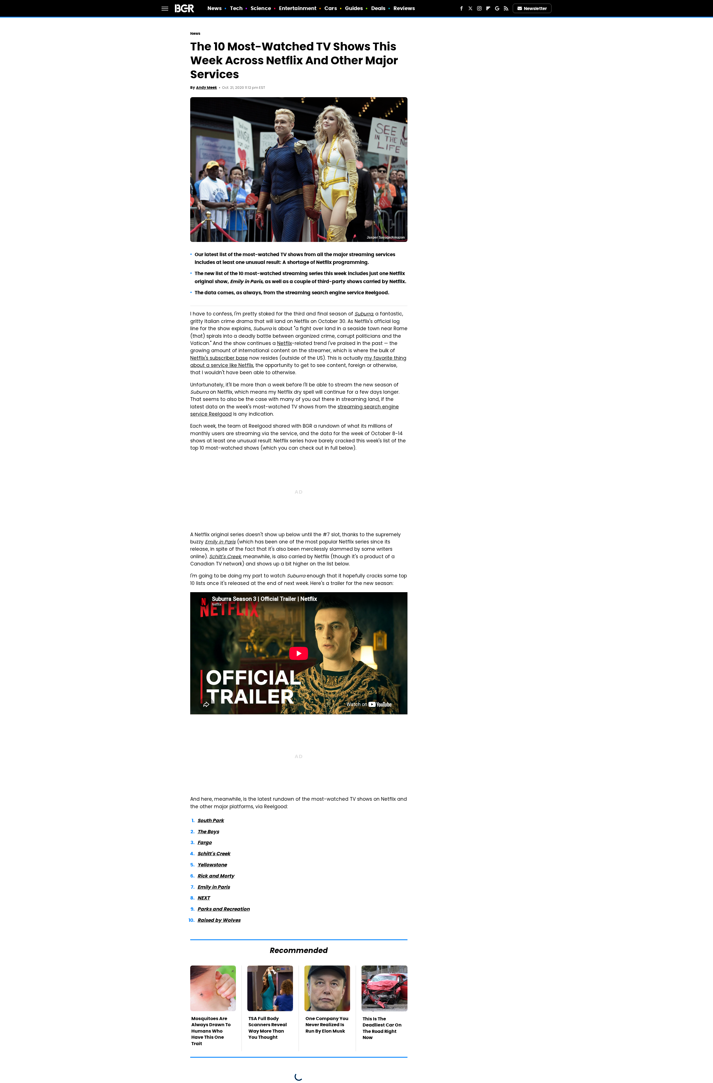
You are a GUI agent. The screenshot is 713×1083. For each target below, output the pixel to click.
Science (261, 8)
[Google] (497, 8)
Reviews (404, 8)
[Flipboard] (488, 8)
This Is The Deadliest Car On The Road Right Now (382, 1028)
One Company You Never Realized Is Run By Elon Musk (327, 1025)
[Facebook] (461, 8)
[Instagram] (479, 8)
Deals (378, 8)
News (214, 8)
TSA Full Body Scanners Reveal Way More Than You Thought (267, 1028)
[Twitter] (470, 8)
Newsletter (535, 8)
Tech (236, 8)
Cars (330, 8)
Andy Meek (206, 87)
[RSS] (506, 8)
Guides (354, 8)
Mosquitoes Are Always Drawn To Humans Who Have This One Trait (211, 1031)
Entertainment (297, 8)
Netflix (284, 344)
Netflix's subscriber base (219, 358)
